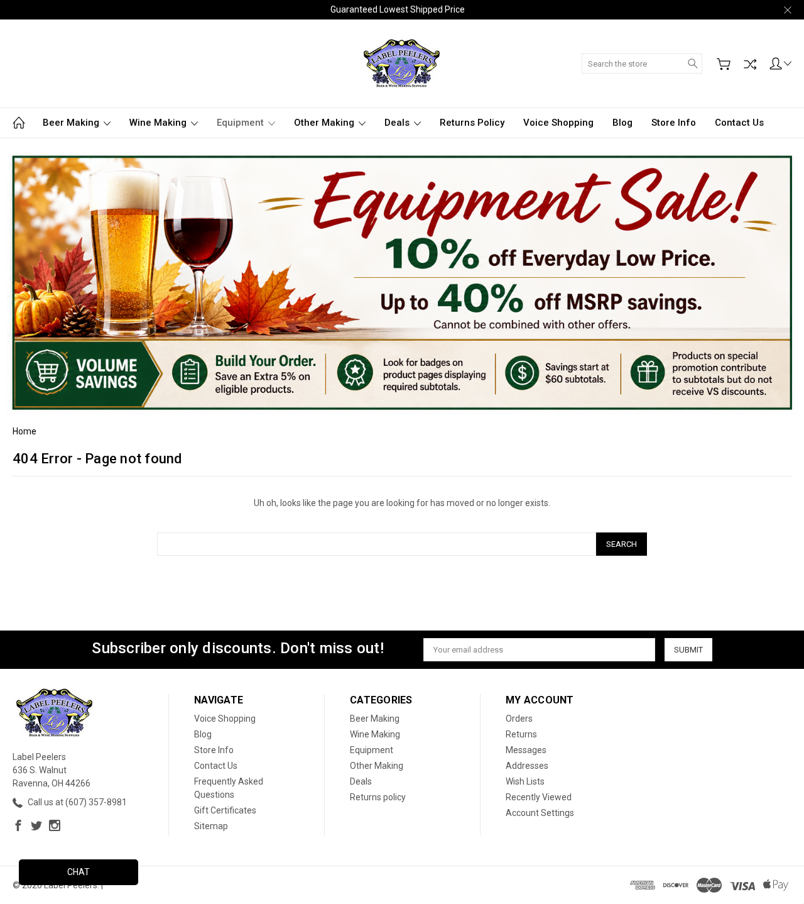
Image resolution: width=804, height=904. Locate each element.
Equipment (241, 122)
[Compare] (750, 64)
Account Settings (540, 813)
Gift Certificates (225, 810)
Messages (526, 750)
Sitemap (211, 826)
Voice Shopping (558, 122)
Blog (622, 122)
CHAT (78, 872)
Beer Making (72, 122)
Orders (519, 719)
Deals (398, 122)
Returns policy (472, 122)
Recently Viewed (539, 797)
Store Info (673, 122)
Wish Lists (525, 781)
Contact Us (739, 122)
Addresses (527, 766)
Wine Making (159, 122)
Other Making (325, 122)
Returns (521, 734)
